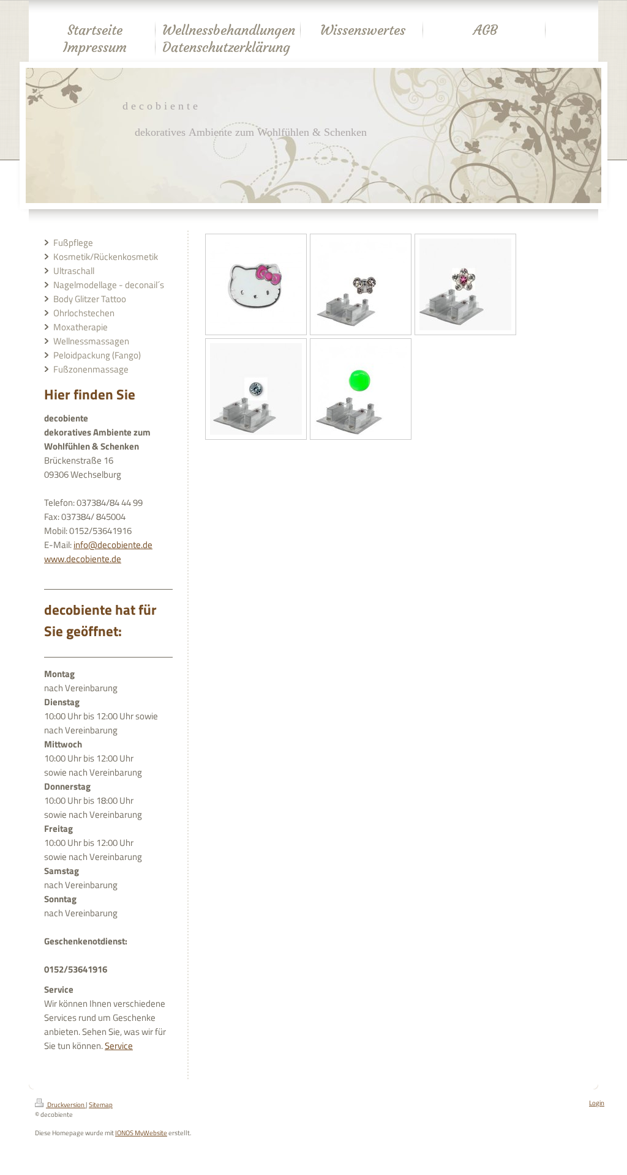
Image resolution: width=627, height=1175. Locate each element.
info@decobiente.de (112, 545)
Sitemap (101, 1105)
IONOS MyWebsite (141, 1133)
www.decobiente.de (82, 559)
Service (119, 1046)
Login (596, 1103)
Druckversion (66, 1105)
